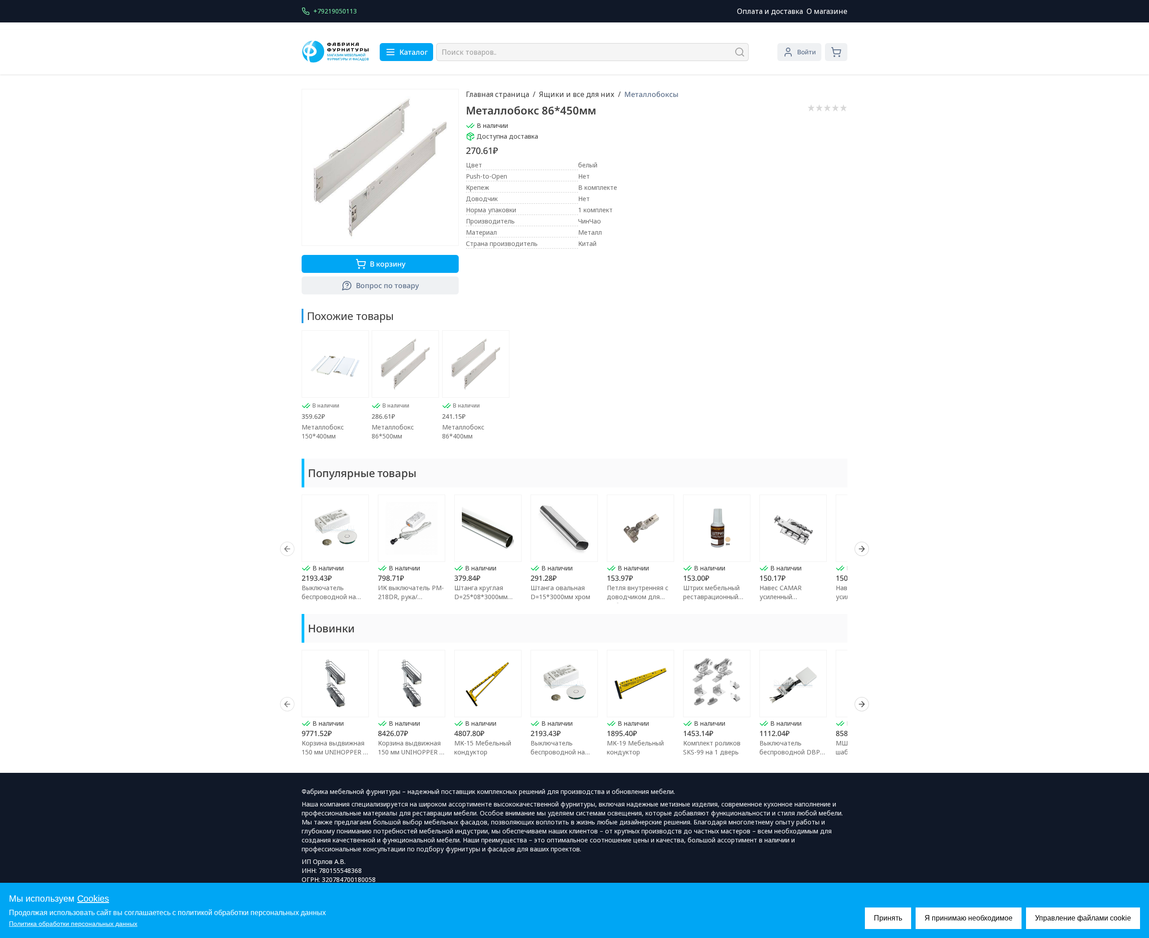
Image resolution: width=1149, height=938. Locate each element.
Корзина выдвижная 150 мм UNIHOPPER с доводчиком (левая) (334, 752)
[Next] (862, 549)
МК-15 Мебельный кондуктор (482, 747)
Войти (806, 52)
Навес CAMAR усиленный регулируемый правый (793, 596)
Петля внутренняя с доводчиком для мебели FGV (637, 596)
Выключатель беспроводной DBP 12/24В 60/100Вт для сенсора (791, 756)
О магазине (827, 11)
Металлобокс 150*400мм (323, 431)
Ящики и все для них (576, 94)
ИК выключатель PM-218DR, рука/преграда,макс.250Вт (411, 596)
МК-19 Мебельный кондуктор (635, 747)
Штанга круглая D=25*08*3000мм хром (481, 596)
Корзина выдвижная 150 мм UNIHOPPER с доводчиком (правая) (411, 752)
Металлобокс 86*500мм (393, 431)
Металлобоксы (651, 94)
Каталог (413, 52)
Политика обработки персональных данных (73, 923)
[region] (574, 549)
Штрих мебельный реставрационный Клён (711, 596)
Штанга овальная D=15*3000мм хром (560, 592)
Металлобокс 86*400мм (463, 431)
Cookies (93, 898)
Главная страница (497, 94)
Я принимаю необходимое (969, 918)
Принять (888, 918)
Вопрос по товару (387, 285)
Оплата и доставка (770, 11)
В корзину (387, 264)
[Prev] (287, 549)
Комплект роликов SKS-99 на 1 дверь (712, 747)
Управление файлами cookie (1083, 918)
